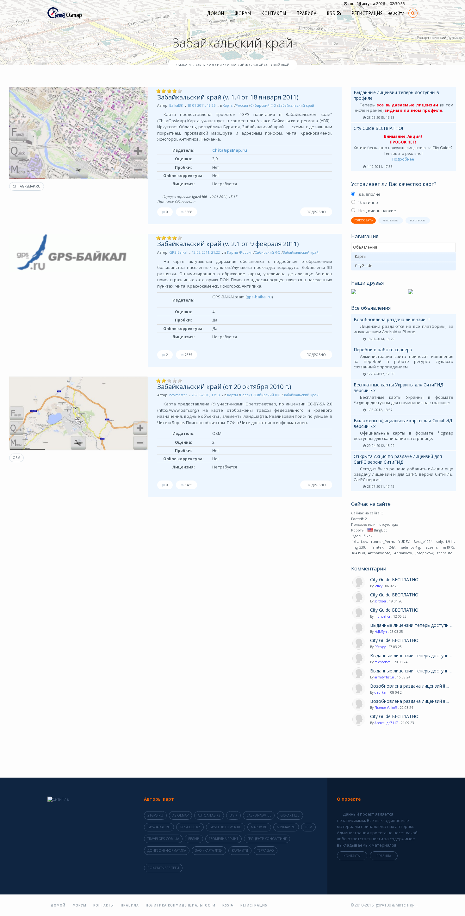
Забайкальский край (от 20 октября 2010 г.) (224, 386)
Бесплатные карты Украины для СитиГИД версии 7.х (398, 387)
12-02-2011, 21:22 (206, 252)
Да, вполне (369, 194)
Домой (215, 13)
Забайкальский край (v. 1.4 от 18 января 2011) (228, 97)
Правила (307, 13)
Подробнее (403, 159)
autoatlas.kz (209, 815)
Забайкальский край (296, 105)
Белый (194, 838)
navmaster (178, 394)
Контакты (274, 13)
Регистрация (367, 13)
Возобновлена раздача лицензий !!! (392, 319)
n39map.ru (286, 827)
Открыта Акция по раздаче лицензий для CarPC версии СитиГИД (398, 459)
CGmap (73, 15)
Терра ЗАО (265, 850)
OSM (16, 457)
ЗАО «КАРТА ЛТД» (209, 850)
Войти (398, 13)
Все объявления (371, 307)
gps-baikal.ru (259, 297)
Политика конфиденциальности (180, 905)
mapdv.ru (259, 827)
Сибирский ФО (263, 105)
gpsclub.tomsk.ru (225, 827)
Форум (243, 13)
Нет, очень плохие (377, 210)
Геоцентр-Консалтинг (267, 838)
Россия (242, 105)
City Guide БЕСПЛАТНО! (378, 128)
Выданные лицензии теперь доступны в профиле (396, 95)
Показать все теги (163, 868)
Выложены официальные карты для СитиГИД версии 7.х (403, 423)
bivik (233, 815)
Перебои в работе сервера (383, 350)
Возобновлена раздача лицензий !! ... (409, 686)
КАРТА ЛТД (240, 850)
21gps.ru (155, 815)
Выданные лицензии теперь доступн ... (411, 625)
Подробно (316, 212)
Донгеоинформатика (166, 850)
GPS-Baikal (178, 252)
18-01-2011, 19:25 (201, 105)
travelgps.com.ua (163, 838)
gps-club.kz (190, 827)
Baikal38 (176, 105)
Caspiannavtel (258, 815)
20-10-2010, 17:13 (206, 394)
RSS (332, 13)
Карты (228, 105)
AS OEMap (180, 815)
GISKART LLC (290, 815)
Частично (368, 202)
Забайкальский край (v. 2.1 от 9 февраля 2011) (228, 243)
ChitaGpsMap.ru (26, 186)
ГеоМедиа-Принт (223, 838)
